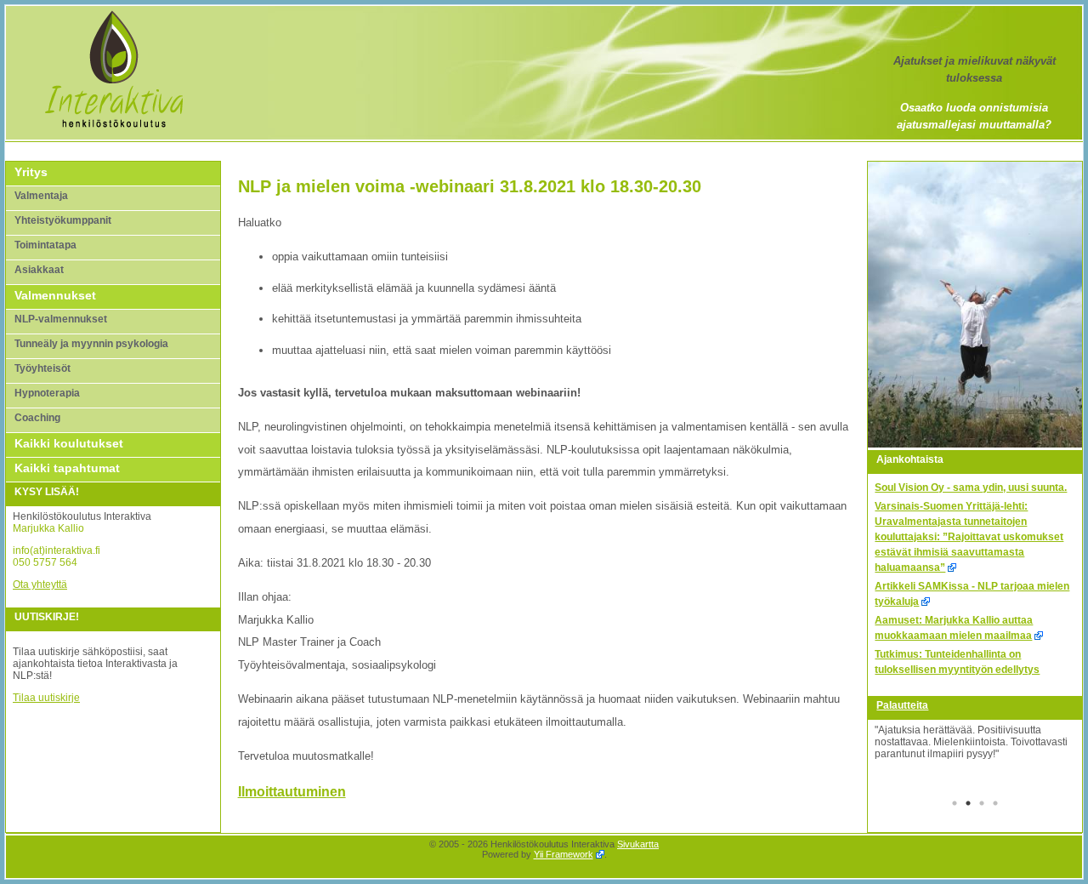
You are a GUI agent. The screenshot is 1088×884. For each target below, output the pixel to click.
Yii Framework (563, 854)
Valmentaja (41, 196)
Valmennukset (55, 295)
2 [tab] (968, 805)
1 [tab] (954, 805)
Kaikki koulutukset (68, 443)
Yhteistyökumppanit (62, 220)
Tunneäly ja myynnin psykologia (91, 344)
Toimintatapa (45, 245)
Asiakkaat (39, 270)
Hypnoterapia (47, 393)
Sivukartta (638, 844)
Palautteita (902, 705)
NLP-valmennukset (60, 319)
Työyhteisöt (42, 368)
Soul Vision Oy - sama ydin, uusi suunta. (971, 487)
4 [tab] (995, 805)
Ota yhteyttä (40, 584)
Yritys (31, 172)
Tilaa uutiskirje (46, 698)
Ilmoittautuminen (292, 791)
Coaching (37, 418)
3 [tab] (982, 805)
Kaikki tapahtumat (67, 468)
